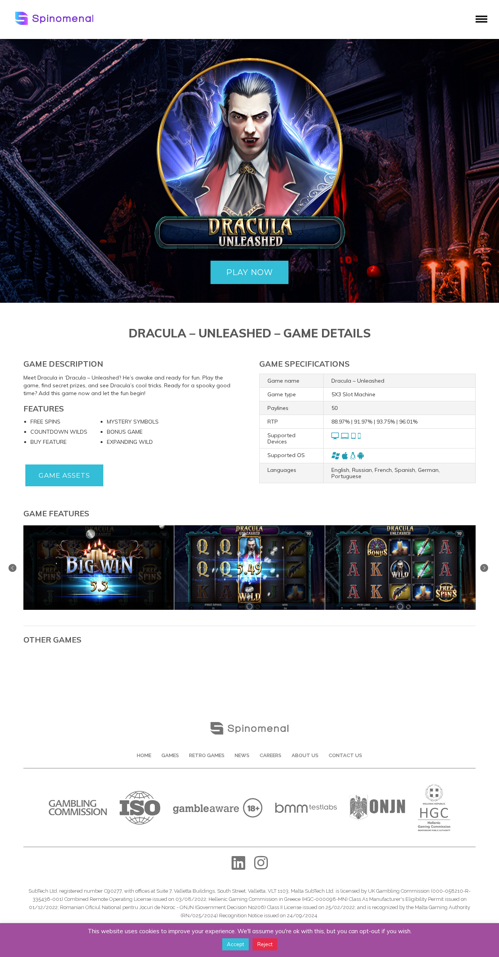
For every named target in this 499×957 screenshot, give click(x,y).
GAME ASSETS (64, 475)
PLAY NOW (249, 272)
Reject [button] (265, 944)
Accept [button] (235, 944)
